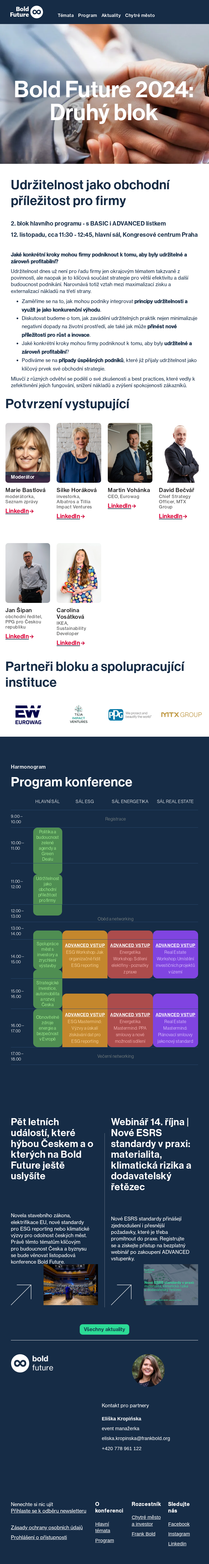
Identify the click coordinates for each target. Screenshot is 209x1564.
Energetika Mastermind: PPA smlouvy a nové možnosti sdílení (130, 1028)
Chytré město (140, 15)
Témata (66, 15)
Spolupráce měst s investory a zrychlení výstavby (48, 954)
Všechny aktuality (104, 1329)
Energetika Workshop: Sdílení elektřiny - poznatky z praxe (130, 958)
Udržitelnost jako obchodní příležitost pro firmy (47, 889)
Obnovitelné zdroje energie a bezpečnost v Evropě (47, 1028)
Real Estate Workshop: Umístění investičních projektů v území (175, 958)
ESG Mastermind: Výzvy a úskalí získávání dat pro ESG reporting (85, 1028)
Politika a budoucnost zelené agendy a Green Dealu (47, 845)
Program (87, 15)
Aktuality (111, 15)
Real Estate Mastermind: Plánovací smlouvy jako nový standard (175, 1028)
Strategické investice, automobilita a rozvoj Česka (48, 993)
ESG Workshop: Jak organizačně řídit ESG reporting (85, 955)
